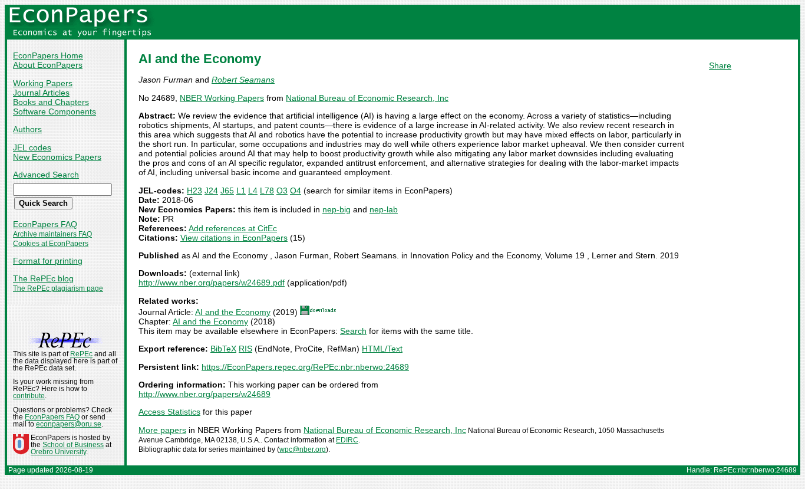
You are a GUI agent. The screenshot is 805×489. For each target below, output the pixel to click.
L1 (241, 190)
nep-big (336, 209)
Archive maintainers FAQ (52, 234)
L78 (267, 190)
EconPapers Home (48, 55)
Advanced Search (46, 174)
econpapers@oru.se (68, 424)
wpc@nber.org (302, 449)
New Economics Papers (57, 157)
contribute (29, 395)
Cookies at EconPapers (50, 243)
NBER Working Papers (222, 98)
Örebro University (58, 451)
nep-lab (383, 209)
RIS (245, 348)
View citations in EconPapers (234, 237)
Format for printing (48, 260)
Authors (27, 129)
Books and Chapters (51, 102)
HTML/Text (382, 348)
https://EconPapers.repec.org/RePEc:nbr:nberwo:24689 (305, 367)
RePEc (81, 353)
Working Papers (42, 83)
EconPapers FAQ (45, 224)
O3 (282, 190)
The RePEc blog (43, 278)
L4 (253, 190)
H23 (194, 190)
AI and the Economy (232, 312)
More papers (162, 430)
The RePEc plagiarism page (58, 288)
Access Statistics (169, 411)
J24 (211, 190)
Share (720, 65)
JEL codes (32, 147)
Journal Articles (41, 92)
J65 (227, 190)
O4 (295, 190)
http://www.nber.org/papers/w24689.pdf (211, 282)
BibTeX (223, 348)
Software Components (54, 111)
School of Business (73, 444)
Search (353, 331)
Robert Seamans (243, 79)
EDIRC (347, 440)
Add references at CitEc (233, 228)
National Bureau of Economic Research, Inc (367, 98)
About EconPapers (48, 65)
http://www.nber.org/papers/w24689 (204, 394)
